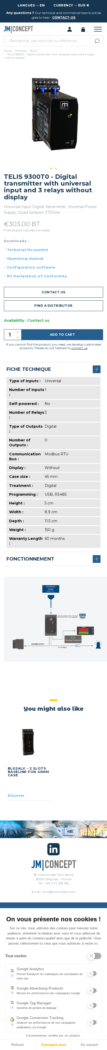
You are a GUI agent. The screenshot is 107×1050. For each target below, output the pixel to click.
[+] (17, 332)
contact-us (63, 17)
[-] (17, 337)
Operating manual (25, 258)
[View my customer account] (69, 29)
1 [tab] (51, 168)
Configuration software (31, 267)
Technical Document (27, 250)
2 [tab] (56, 168)
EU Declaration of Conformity (37, 276)
